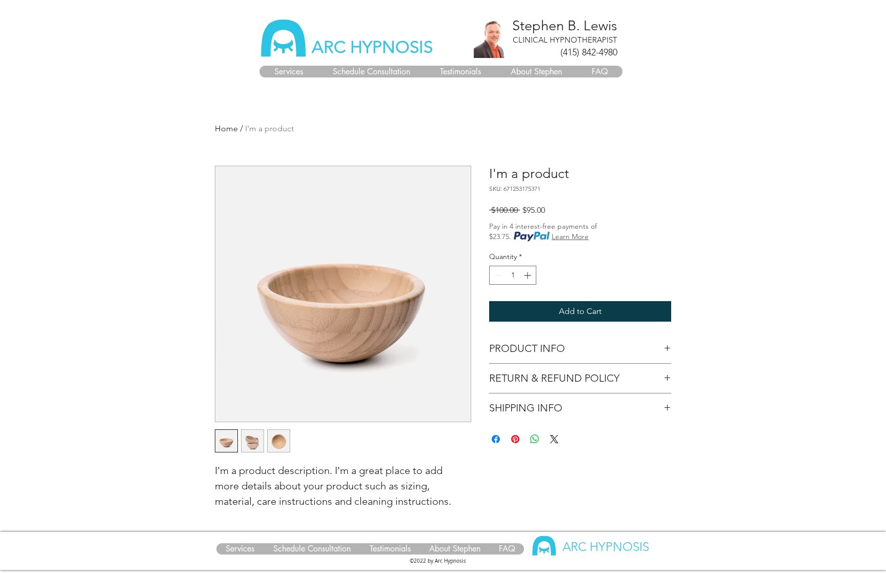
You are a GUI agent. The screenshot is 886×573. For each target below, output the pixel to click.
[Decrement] (497, 275)
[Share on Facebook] (496, 439)
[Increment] (528, 275)
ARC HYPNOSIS (372, 47)
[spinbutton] (513, 275)
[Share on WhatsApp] (535, 439)
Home (226, 128)
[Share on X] (554, 439)
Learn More (570, 236)
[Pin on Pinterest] (515, 439)
